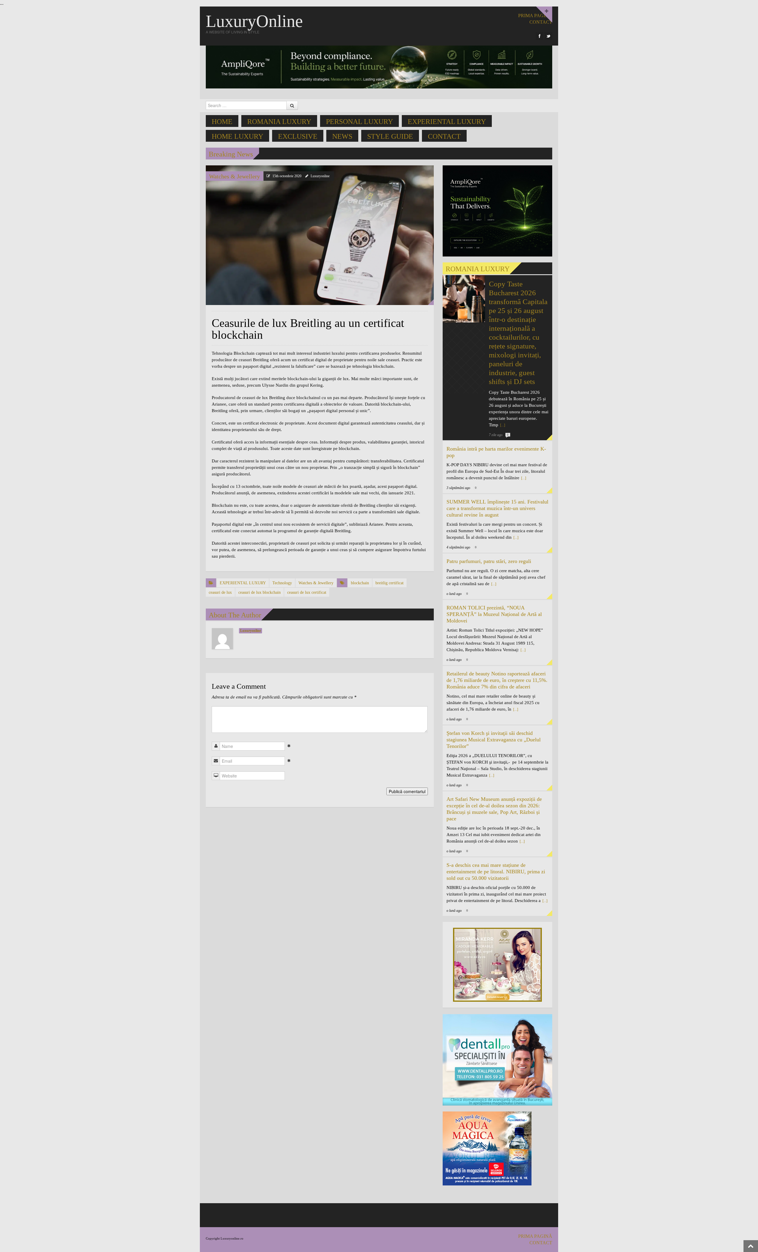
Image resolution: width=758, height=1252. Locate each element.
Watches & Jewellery (234, 176)
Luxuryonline (320, 176)
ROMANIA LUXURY (279, 121)
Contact (444, 136)
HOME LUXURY (237, 136)
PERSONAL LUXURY (359, 121)
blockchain (360, 583)
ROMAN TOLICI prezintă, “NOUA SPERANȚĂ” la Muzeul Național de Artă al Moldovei (494, 614)
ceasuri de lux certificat (306, 592)
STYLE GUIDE (390, 136)
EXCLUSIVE (297, 136)
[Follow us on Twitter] (548, 36)
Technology (282, 583)
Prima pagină (535, 15)
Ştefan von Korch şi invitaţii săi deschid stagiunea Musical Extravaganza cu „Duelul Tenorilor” (494, 739)
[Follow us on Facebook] (539, 36)
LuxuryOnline (254, 21)
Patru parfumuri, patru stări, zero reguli (489, 561)
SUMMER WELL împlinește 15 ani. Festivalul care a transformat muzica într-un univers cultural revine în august (497, 508)
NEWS (342, 136)
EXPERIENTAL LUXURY (447, 121)
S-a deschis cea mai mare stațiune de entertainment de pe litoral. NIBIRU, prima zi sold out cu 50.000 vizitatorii (496, 871)
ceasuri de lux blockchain (259, 592)
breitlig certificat (389, 583)
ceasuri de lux (220, 592)
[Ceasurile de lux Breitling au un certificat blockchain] (320, 234)
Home (222, 121)
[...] (502, 425)
